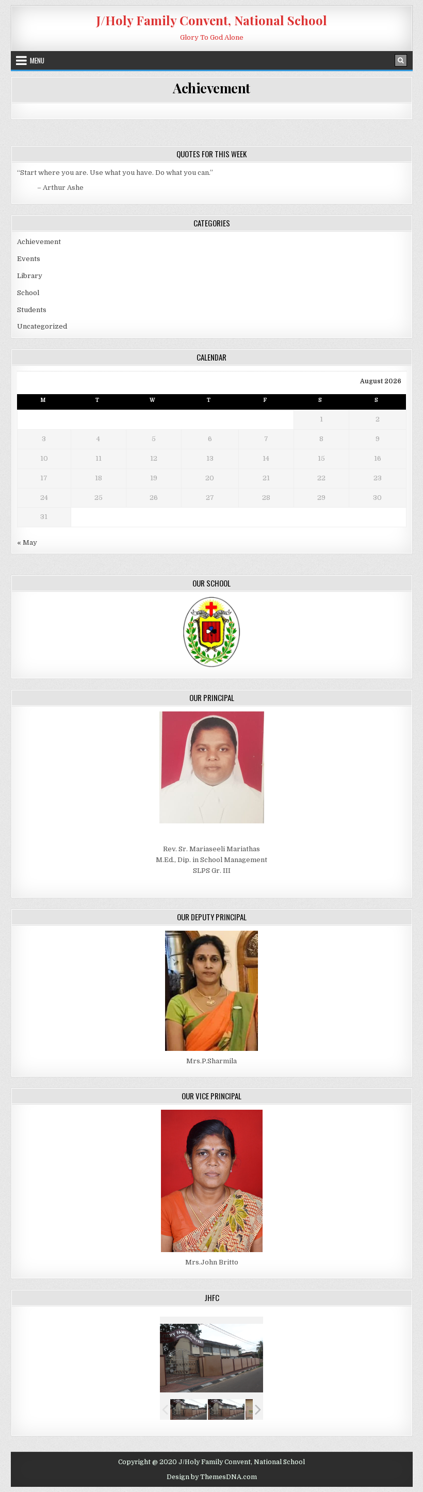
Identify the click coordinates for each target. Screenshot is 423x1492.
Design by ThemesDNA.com (212, 1477)
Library (29, 276)
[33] (226, 1410)
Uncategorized (42, 326)
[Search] (401, 60)
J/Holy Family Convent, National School (211, 20)
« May (27, 542)
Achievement (211, 88)
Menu (37, 60)
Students (31, 310)
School (28, 293)
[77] (188, 1410)
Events (28, 259)
